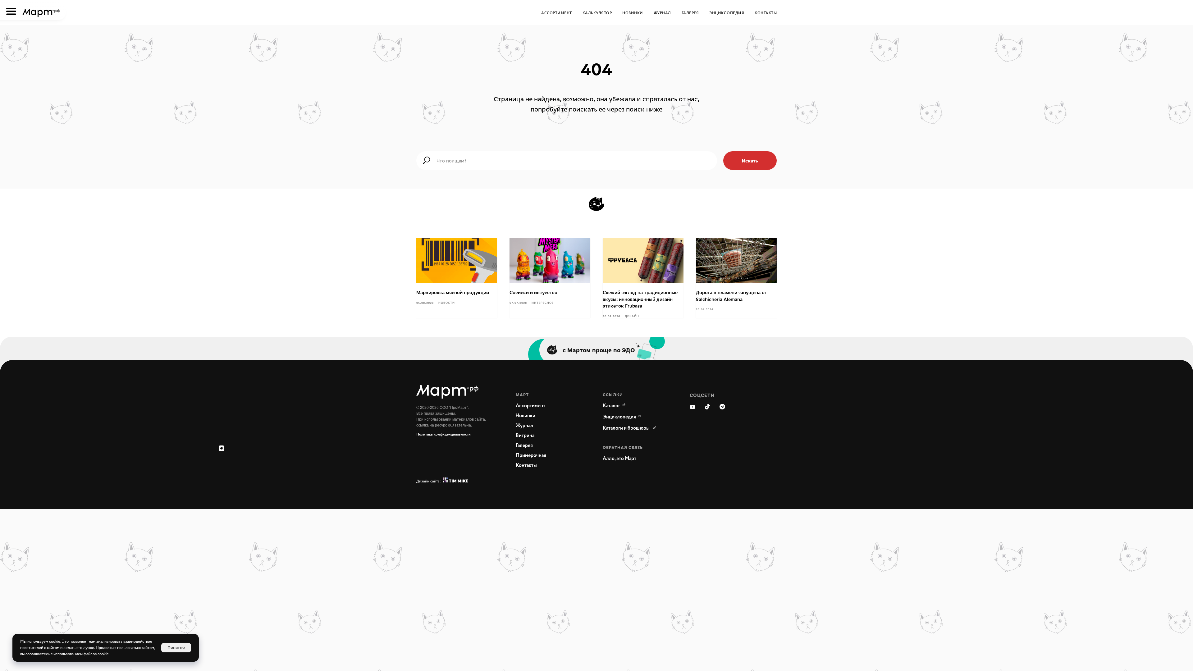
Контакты (766, 13)
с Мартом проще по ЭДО (599, 350)
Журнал (662, 13)
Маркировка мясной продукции (452, 292)
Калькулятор (597, 13)
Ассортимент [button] (556, 13)
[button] (634, 459)
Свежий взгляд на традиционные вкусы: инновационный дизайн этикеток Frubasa (640, 299)
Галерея (690, 13)
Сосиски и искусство (533, 292)
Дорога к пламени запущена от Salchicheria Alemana (731, 295)
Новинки (632, 13)
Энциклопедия (726, 13)
